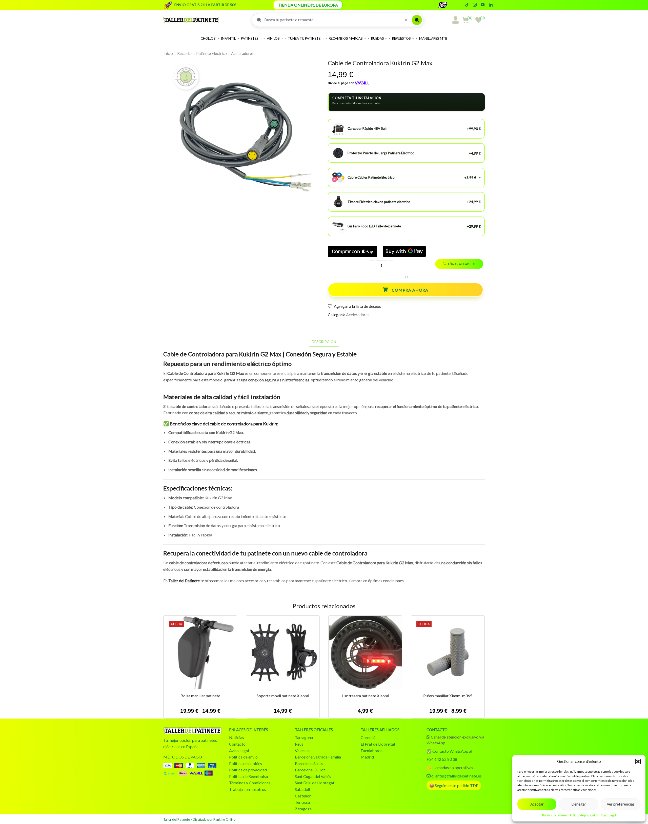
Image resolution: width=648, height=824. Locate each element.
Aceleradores (242, 53)
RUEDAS (377, 38)
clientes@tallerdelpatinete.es (456, 775)
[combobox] (332, 20)
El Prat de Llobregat (378, 744)
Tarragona (304, 737)
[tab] (324, 341)
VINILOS (273, 38)
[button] (637, 761)
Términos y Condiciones (249, 782)
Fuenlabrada (371, 750)
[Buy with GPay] (404, 251)
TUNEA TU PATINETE (304, 38)
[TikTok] (467, 5)
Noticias (236, 737)
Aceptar (537, 804)
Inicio (168, 53)
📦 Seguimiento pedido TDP (453, 785)
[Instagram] (475, 5)
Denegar (578, 804)
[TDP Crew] (447, 5)
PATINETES (249, 38)
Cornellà (368, 737)
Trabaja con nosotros (247, 789)
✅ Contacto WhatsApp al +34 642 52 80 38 (449, 755)
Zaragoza (303, 808)
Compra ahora (410, 290)
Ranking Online (224, 819)
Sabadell (302, 789)
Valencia (302, 750)
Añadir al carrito (461, 264)
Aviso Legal (608, 815)
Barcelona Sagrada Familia (318, 756)
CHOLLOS (208, 38)
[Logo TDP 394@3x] (192, 730)
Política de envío (243, 756)
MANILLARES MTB (433, 38)
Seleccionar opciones (365, 654)
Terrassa (302, 802)
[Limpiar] (406, 20)
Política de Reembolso (248, 776)
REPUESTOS (401, 38)
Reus (299, 744)
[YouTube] (482, 5)
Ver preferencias (621, 804)
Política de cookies (554, 815)
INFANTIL (228, 38)
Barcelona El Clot (310, 769)
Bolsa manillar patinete (200, 695)
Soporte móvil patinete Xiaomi (283, 695)
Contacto (237, 744)
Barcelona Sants (309, 763)
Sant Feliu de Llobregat (314, 782)
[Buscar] (417, 20)
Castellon (303, 795)
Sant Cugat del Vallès (313, 776)
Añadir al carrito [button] (200, 654)
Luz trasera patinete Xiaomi (365, 695)
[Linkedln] (491, 5)
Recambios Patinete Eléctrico (202, 53)
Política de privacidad (584, 815)
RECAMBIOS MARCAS (346, 38)
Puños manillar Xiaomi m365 (447, 695)
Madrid (367, 756)
